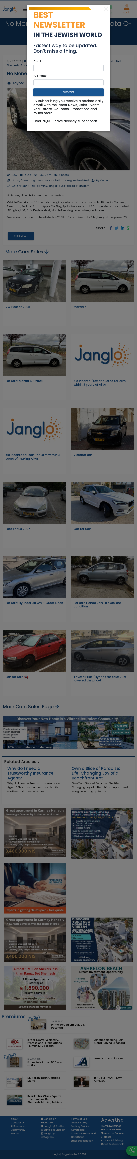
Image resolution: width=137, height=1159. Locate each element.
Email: (37, 61)
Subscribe (68, 92)
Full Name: (40, 76)
